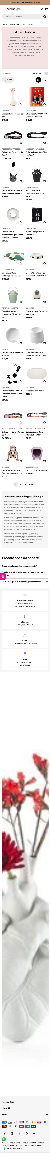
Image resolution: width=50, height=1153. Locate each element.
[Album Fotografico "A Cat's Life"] (37, 214)
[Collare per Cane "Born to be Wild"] (13, 415)
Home (4, 24)
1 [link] (15, 484)
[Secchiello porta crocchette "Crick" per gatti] (37, 173)
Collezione (14, 24)
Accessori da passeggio (12, 149)
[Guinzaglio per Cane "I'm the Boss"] (37, 135)
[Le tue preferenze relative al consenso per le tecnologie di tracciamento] (4, 1148)
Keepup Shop (14, 1143)
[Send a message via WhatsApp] (4, 1139)
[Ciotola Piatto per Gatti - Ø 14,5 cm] (13, 335)
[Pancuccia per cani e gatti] (37, 453)
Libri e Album (31, 111)
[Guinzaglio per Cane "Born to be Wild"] (37, 415)
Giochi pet (6, 111)
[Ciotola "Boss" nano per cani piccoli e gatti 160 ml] (37, 256)
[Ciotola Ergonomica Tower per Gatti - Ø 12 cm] (37, 335)
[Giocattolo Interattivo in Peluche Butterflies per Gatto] (13, 374)
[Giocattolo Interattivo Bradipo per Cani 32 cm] (13, 453)
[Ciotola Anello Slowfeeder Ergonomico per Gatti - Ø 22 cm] (13, 214)
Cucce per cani (8, 270)
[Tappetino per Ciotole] (37, 374)
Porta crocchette (34, 187)
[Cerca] (44, 16)
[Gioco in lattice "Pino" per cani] (13, 97)
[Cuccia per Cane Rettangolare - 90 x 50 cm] (13, 256)
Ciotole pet (7, 228)
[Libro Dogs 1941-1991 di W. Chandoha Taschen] (37, 97)
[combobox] (25, 16)
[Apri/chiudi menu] (3, 9)
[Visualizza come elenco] (45, 80)
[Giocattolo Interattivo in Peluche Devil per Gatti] (13, 173)
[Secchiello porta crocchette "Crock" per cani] (13, 294)
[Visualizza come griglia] (38, 80)
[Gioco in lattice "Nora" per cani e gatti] (37, 294)
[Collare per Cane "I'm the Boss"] (13, 135)
